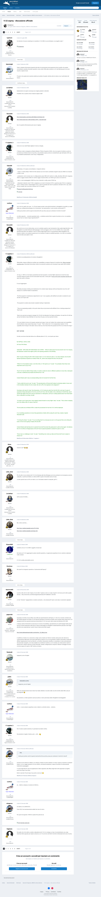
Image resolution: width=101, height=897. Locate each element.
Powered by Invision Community (50, 894)
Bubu (9, 444)
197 (10, 77)
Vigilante (9, 829)
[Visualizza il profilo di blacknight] (9, 69)
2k (10, 457)
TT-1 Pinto (82, 29)
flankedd (9, 652)
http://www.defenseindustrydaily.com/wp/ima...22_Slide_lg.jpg (32, 632)
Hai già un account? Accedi (82, 3)
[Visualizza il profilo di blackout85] (9, 594)
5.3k (10, 557)
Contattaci (53, 891)
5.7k (10, 155)
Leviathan (9, 87)
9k (10, 216)
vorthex (9, 203)
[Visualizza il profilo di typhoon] (5, 25)
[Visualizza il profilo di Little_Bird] (9, 477)
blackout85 (9, 589)
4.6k (10, 100)
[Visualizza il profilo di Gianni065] (9, 549)
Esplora (5, 7)
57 (10, 602)
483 (10, 841)
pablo (9, 676)
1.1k (10, 665)
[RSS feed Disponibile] (97, 883)
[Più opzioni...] (71, 38)
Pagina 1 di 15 (28, 32)
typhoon (11, 25)
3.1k (10, 627)
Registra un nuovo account (22, 868)
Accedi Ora (54, 868)
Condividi (58, 25)
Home (3, 11)
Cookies (59, 891)
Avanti (18, 32)
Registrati (95, 3)
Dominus (9, 566)
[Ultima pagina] (22, 32)
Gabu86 (9, 165)
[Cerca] (97, 8)
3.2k (10, 50)
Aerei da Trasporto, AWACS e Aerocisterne (26, 26)
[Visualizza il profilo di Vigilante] (9, 834)
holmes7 (94, 29)
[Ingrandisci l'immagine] (20, 46)
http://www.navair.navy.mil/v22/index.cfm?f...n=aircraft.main (31, 119)
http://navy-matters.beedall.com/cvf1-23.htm (28, 528)
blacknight (9, 64)
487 (10, 689)
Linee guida (35, 11)
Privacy (47, 891)
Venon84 (9, 113)
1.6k (10, 484)
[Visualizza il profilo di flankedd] (9, 657)
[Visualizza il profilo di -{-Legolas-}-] (9, 147)
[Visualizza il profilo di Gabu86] (9, 171)
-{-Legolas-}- (9, 142)
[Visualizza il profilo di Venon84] (9, 119)
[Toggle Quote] (19, 680)
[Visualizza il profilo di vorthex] (9, 208)
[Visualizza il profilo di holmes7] (90, 31)
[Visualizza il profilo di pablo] (9, 682)
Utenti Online (27, 11)
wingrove (9, 748)
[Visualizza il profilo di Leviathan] (9, 93)
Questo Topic (91, 7)
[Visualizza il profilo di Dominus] (9, 571)
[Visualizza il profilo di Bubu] (9, 449)
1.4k (10, 178)
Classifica (17, 7)
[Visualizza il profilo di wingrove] (9, 753)
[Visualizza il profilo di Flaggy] (90, 36)
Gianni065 (9, 544)
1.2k (10, 126)
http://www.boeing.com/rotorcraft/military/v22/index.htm (30, 117)
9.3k (10, 579)
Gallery (15, 11)
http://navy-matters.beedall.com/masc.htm (27, 530)
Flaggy (93, 34)
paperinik (9, 614)
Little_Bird (9, 472)
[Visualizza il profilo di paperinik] (9, 619)
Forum (9, 11)
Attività (10, 7)
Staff (20, 11)
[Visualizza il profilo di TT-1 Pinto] (78, 31)
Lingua (42, 891)
